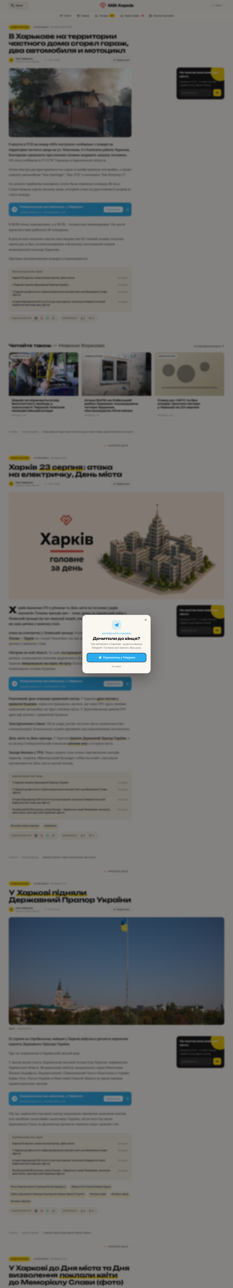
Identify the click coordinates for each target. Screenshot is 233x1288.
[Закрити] (145, 620)
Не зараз (116, 666)
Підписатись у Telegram (119, 657)
